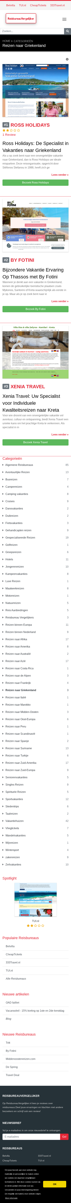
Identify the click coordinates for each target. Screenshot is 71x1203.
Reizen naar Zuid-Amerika (20, 762)
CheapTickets (38, 5)
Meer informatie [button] (11, 1198)
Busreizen (11, 479)
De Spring (12, 1067)
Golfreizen (11, 544)
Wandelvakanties (15, 835)
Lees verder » (60, 174)
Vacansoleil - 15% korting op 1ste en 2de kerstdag (35, 1010)
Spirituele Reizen (15, 791)
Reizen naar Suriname (18, 748)
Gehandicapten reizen (18, 530)
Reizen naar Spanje (17, 741)
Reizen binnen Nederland (20, 632)
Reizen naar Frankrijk (18, 683)
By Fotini (11, 1050)
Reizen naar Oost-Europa (20, 719)
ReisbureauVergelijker (21, 18)
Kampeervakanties (16, 574)
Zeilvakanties (13, 864)
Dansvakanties (14, 508)
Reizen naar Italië (15, 697)
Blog (8, 1018)
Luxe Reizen (12, 581)
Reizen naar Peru (15, 726)
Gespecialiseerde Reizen (20, 537)
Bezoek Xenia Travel (35, 442)
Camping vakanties (16, 494)
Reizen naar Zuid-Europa (20, 770)
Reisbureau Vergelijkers (19, 617)
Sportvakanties (14, 799)
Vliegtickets (12, 828)
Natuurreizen (13, 603)
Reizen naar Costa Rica (19, 668)
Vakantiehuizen (14, 821)
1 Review (9, 134)
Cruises (10, 501)
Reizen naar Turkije (16, 755)
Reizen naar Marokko (18, 704)
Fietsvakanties (13, 523)
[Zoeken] (67, 31)
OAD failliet (12, 1002)
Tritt (8, 1042)
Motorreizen (12, 595)
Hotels (9, 559)
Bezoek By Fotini (36, 309)
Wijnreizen (11, 842)
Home (6, 41)
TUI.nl (22, 5)
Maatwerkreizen (14, 588)
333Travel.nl (57, 5)
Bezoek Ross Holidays (35, 182)
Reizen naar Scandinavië (20, 733)
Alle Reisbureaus (16, 978)
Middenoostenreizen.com (20, 1059)
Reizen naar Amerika (17, 646)
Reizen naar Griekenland (20, 690)
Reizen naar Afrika (16, 639)
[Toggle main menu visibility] (64, 19)
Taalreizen (11, 813)
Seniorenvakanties (16, 777)
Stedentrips (12, 806)
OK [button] (54, 1184)
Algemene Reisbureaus (19, 465)
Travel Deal (12, 1075)
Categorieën (23, 41)
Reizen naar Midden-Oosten (21, 712)
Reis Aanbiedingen (16, 610)
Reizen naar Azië (15, 661)
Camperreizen (13, 486)
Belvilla (10, 5)
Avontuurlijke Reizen (17, 472)
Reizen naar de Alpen (18, 675)
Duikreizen (11, 515)
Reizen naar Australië (18, 653)
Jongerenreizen (14, 566)
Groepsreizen (13, 552)
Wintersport (12, 850)
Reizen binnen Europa (18, 624)
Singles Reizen (14, 784)
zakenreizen (12, 857)
